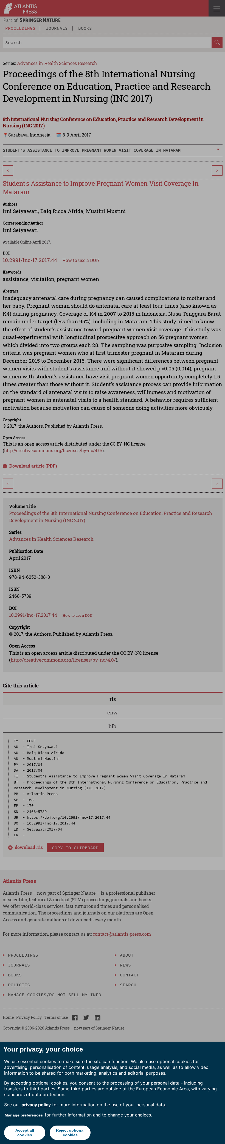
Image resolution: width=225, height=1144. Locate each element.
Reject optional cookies (70, 1132)
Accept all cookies (24, 1132)
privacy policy (36, 1104)
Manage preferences (24, 1115)
